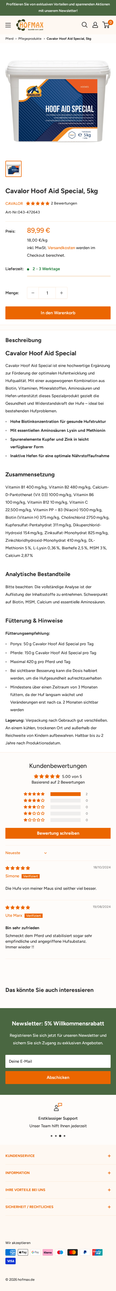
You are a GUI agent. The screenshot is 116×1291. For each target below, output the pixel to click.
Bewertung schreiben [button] (58, 833)
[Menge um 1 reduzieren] (33, 293)
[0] (106, 25)
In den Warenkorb (58, 312)
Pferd (9, 39)
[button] (37, 203)
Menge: (12, 292)
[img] (17, 868)
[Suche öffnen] (85, 25)
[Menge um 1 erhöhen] (61, 293)
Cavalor (14, 203)
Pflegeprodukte (30, 39)
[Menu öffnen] (8, 25)
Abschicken (58, 1077)
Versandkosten (61, 247)
